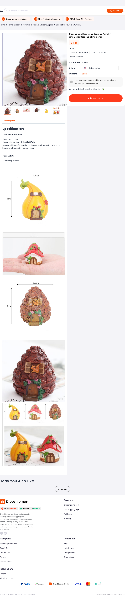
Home (2, 25)
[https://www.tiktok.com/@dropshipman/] (1, 533)
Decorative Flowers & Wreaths (69, 25)
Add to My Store (95, 98)
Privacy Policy (112, 594)
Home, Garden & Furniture (19, 25)
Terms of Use (101, 594)
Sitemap (122, 594)
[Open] (116, 68)
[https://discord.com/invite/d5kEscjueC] (5, 533)
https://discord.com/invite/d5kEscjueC (5, 533)
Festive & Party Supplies (43, 25)
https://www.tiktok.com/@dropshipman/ (2, 533)
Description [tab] (9, 121)
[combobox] (97, 68)
